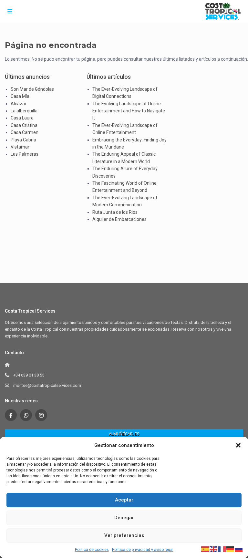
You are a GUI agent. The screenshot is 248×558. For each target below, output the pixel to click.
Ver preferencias (124, 535)
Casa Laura (22, 117)
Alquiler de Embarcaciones (119, 219)
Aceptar (124, 500)
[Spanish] (205, 549)
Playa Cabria (23, 139)
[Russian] (239, 549)
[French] (222, 549)
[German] (230, 549)
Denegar (124, 518)
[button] (238, 445)
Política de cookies (92, 549)
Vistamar (20, 147)
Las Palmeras (24, 154)
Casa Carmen (24, 132)
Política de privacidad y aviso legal (142, 549)
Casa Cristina (24, 125)
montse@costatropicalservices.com (47, 385)
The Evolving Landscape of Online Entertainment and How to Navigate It (128, 111)
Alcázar (18, 103)
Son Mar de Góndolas (32, 89)
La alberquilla (24, 110)
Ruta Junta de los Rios (115, 212)
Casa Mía (20, 96)
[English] (214, 549)
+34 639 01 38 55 (28, 375)
